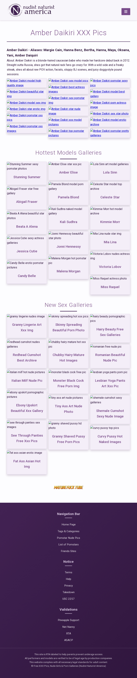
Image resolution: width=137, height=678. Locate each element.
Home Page (69, 524)
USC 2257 (68, 598)
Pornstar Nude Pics (68, 538)
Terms (68, 572)
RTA (68, 633)
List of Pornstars (68, 544)
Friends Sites (68, 551)
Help (68, 579)
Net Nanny (68, 626)
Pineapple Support (68, 620)
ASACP (68, 640)
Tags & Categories (68, 531)
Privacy (68, 585)
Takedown (69, 592)
